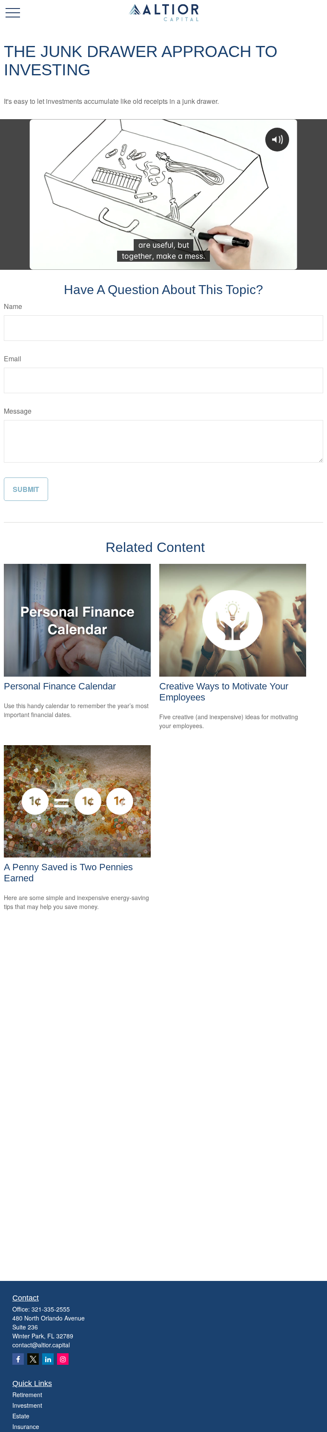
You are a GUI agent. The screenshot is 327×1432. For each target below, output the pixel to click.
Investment (27, 1405)
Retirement (27, 1394)
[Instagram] (63, 1359)
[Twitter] (33, 1359)
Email (12, 358)
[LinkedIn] (48, 1359)
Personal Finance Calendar (60, 686)
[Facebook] (18, 1359)
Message (18, 411)
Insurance (25, 1426)
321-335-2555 (51, 1309)
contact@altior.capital (41, 1345)
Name (13, 306)
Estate (20, 1416)
